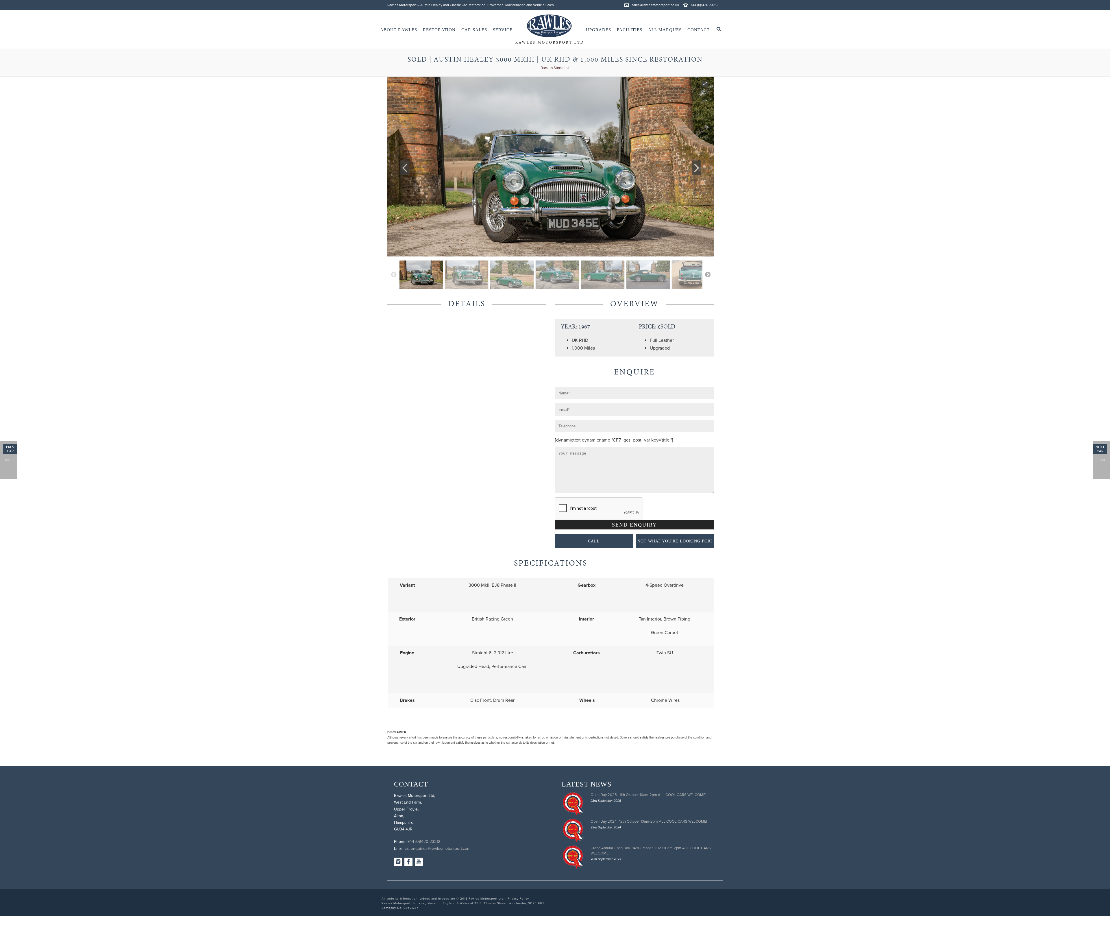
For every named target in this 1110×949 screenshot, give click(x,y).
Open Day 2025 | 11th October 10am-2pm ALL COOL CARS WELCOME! (648, 795)
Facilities (629, 29)
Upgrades (598, 29)
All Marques (665, 29)
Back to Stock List (555, 68)
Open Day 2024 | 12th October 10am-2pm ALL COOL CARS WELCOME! (649, 821)
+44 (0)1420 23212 (704, 5)
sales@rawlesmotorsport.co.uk (655, 5)
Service (503, 29)
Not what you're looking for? (675, 541)
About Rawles (398, 29)
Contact (698, 29)
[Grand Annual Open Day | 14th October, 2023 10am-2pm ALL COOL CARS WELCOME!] (573, 857)
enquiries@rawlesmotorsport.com (440, 848)
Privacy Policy (518, 898)
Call (594, 541)
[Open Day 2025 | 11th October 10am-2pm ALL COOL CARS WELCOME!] (573, 803)
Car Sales (474, 29)
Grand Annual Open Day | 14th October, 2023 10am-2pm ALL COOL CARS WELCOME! (651, 851)
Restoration (439, 29)
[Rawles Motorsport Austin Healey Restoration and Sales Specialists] (549, 29)
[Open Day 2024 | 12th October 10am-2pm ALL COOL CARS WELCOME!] (573, 830)
